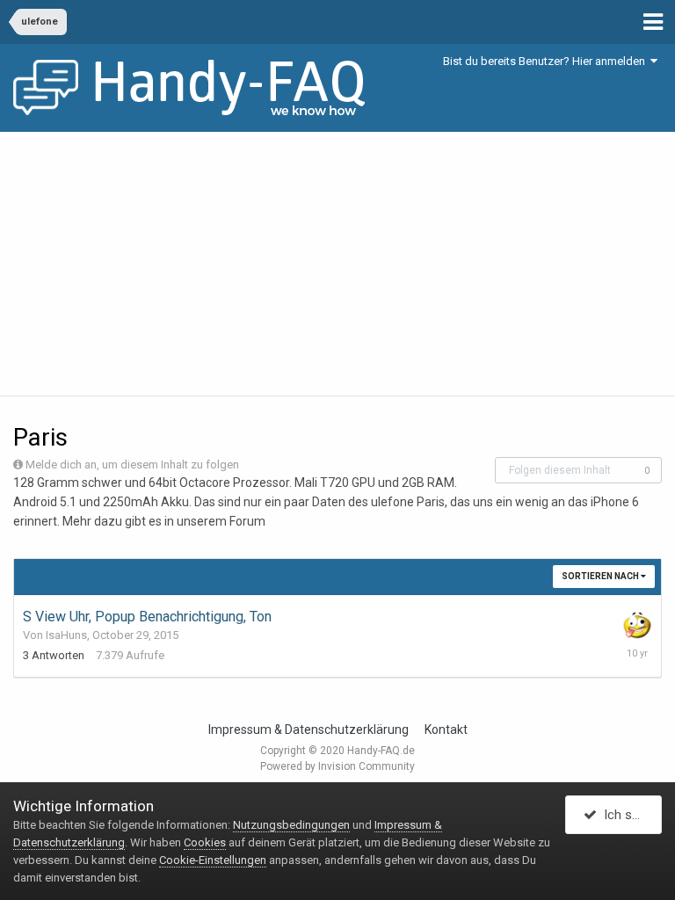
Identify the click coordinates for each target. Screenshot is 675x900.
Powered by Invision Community (337, 766)
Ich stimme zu (629, 815)
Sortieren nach (601, 576)
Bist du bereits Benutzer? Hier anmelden (546, 61)
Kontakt (446, 729)
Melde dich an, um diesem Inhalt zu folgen (132, 464)
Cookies (205, 842)
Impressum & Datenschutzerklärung (308, 729)
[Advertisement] (337, 264)
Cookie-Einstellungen (212, 860)
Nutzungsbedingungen (291, 824)
